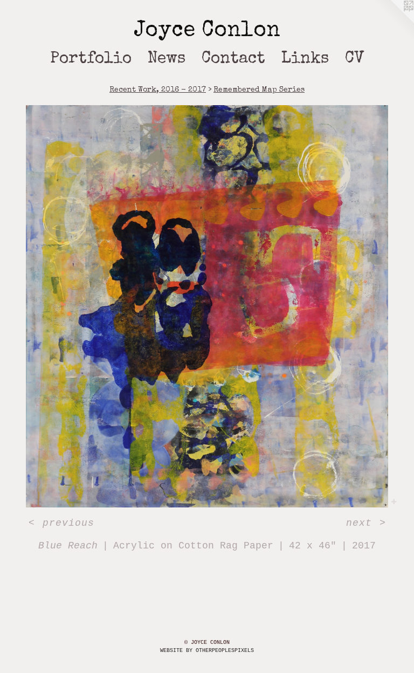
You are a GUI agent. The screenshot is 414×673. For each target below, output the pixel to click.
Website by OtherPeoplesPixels (207, 651)
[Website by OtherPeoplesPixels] (392, 21)
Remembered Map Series (259, 90)
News (166, 59)
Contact (233, 59)
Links (305, 59)
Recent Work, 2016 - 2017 (157, 90)
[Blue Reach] (207, 306)
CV (354, 59)
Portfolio (91, 59)
